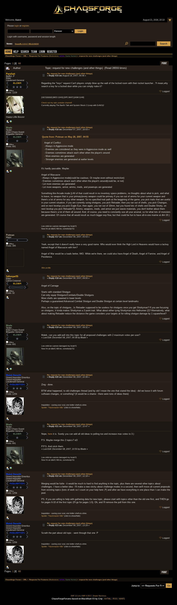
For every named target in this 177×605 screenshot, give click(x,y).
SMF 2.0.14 (75, 596)
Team (34, 52)
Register (52, 52)
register (25, 26)
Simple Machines (99, 596)
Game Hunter (70, 56)
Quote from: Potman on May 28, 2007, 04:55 (65, 137)
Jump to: (135, 586)
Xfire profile (46, 268)
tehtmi (61, 56)
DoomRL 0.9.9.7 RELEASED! (27, 44)
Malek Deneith (13, 375)
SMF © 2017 (87, 596)
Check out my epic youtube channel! (56, 103)
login (16, 26)
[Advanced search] (126, 43)
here (50, 434)
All (19, 63)
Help (15, 52)
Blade (9, 127)
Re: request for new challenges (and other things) (69, 74)
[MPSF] (10, 122)
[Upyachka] (10, 172)
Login (42, 52)
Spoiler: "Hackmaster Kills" (52, 407)
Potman (10, 235)
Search (25, 52)
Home (8, 52)
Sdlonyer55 (12, 276)
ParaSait (10, 74)
